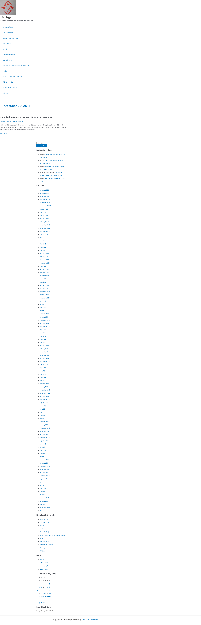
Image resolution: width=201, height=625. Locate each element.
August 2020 (44, 209)
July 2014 (43, 368)
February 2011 (44, 498)
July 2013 (43, 406)
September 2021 (45, 199)
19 (41, 593)
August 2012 (44, 441)
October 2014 (44, 358)
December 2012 (45, 428)
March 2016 (43, 310)
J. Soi (5, 49)
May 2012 (43, 450)
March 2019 (43, 250)
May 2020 (43, 212)
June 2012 (43, 447)
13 (43, 590)
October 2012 (44, 434)
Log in (42, 559)
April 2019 (43, 247)
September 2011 (45, 476)
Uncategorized (44, 548)
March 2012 (43, 457)
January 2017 (44, 288)
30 (50, 596)
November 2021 (45, 196)
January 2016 (44, 317)
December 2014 (45, 352)
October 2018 (44, 260)
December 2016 (45, 291)
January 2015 (44, 349)
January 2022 (44, 193)
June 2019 (43, 241)
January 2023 (44, 190)
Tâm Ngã (5, 17)
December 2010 (45, 504)
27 (44, 596)
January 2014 (44, 387)
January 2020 (44, 222)
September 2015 (45, 326)
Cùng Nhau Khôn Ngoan (11, 38)
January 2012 (44, 463)
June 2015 (43, 333)
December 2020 (45, 203)
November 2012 (45, 431)
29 (48, 596)
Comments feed (45, 566)
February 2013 (44, 422)
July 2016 (43, 301)
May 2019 (43, 244)
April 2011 (43, 491)
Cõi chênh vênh (8, 32)
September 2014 (45, 361)
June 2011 (43, 485)
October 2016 (44, 295)
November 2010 (45, 507)
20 (44, 593)
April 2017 (43, 282)
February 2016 (44, 314)
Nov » (43, 603)
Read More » (4, 133)
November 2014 (45, 355)
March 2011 (43, 495)
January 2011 (44, 501)
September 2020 (45, 206)
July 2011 (43, 482)
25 (40, 596)
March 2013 (43, 418)
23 (50, 593)
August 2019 (44, 234)
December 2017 (45, 272)
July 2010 (43, 510)
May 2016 (43, 307)
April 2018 (43, 266)
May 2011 (43, 488)
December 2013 (45, 390)
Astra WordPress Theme (90, 620)
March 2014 (44, 380)
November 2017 (45, 276)
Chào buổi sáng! (8, 27)
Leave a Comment (6, 121)
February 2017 (44, 285)
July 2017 (43, 279)
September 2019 (45, 231)
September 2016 (45, 298)
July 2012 (43, 444)
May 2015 (43, 336)
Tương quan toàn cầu (10, 87)
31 (37, 599)
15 (47, 590)
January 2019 (44, 256)
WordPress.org (44, 569)
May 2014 (43, 374)
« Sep (38, 603)
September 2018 (45, 263)
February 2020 (44, 218)
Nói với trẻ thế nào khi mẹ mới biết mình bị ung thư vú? (27, 117)
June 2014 (43, 371)
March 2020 (44, 215)
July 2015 (43, 330)
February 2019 (44, 253)
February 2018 (44, 269)
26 (42, 596)
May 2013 (43, 412)
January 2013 (44, 425)
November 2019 (45, 228)
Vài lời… (5, 93)
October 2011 (44, 472)
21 (45, 593)
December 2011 (45, 466)
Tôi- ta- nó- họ (8, 82)
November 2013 (45, 393)
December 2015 (45, 320)
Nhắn (5, 71)
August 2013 (44, 402)
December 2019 (45, 225)
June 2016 (43, 304)
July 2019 (43, 237)
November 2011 (45, 469)
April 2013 (43, 415)
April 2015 (43, 339)
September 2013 (45, 399)
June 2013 (43, 409)
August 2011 (44, 479)
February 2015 (44, 345)
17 (37, 593)
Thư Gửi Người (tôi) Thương (12, 76)
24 (37, 596)
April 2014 (43, 377)
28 (46, 596)
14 (45, 590)
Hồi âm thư (6, 43)
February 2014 (44, 383)
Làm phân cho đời (9, 54)
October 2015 (44, 323)
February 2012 (44, 460)
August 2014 (44, 364)
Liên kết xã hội (8, 60)
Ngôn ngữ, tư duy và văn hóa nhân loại (16, 65)
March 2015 (43, 342)
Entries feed (44, 563)
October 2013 (44, 396)
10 (37, 590)
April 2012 (43, 453)
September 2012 (45, 437)
